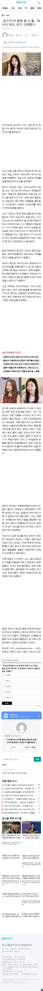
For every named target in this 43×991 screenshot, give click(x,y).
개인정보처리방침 (24, 949)
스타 (13, 8)
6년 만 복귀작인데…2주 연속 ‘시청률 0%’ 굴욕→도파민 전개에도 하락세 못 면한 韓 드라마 (20, 813)
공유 (36, 35)
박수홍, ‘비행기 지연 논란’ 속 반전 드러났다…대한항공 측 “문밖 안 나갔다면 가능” (20, 785)
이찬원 (8, 686)
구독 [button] (20, 35)
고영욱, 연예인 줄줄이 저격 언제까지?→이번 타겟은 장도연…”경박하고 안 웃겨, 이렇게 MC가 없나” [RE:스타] (20, 792)
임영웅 (8, 675)
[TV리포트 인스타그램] (6, 946)
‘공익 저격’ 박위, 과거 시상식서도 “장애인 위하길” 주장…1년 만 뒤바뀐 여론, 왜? (20, 809)
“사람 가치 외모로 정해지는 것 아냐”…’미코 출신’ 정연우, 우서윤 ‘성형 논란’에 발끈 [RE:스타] (20, 795)
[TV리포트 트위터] (11, 946)
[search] (39, 3)
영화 (32, 8)
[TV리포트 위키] (20, 946)
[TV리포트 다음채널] (17, 946)
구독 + (13, 747)
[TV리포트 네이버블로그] (31, 946)
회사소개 (5, 949)
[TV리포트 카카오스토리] (25, 946)
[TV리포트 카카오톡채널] (28, 946)
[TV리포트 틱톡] (9, 946)
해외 (39, 8)
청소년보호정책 (7, 951)
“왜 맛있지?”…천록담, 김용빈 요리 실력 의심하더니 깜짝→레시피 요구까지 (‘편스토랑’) (20, 799)
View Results (37, 706)
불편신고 (17, 951)
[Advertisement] (21, 99)
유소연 (11, 35)
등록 (37, 759)
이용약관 (13, 949)
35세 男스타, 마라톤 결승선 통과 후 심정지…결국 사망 (21, 740)
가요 (20, 8)
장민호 (8, 692)
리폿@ (5, 8)
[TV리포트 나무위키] (22, 946)
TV (26, 8)
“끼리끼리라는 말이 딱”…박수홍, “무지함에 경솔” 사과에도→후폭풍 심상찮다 (20, 789)
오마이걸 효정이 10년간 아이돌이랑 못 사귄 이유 (22, 742)
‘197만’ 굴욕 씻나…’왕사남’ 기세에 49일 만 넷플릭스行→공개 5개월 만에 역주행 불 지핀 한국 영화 (20, 802)
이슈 (7, 15)
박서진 (8, 698)
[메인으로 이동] (21, 3)
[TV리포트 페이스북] (14, 946)
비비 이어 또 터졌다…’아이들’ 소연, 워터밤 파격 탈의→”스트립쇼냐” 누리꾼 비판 (20, 806)
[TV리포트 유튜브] (3, 946)
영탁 (7, 681)
